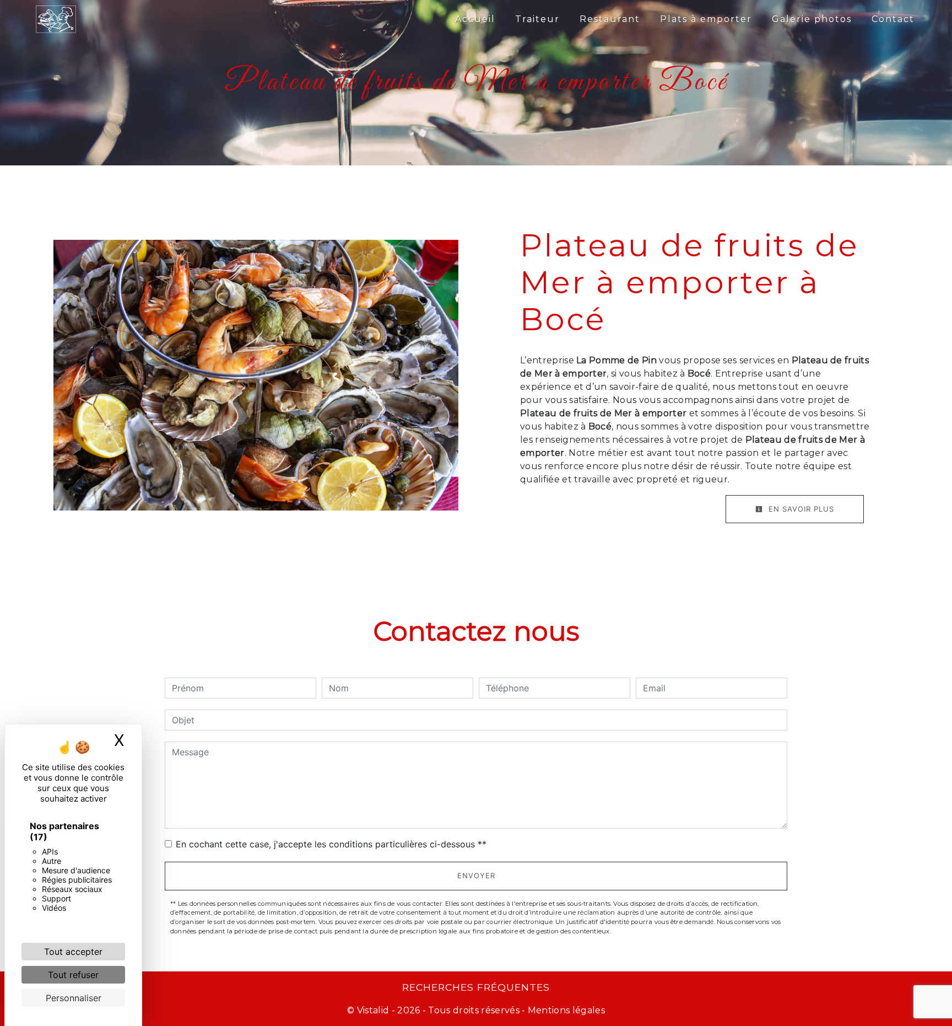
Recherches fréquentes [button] (476, 987)
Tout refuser (73, 974)
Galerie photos (812, 19)
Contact (893, 19)
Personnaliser (73, 997)
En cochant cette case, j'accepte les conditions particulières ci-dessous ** (331, 844)
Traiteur (537, 19)
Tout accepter (73, 951)
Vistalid (373, 1010)
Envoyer (476, 875)
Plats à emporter (706, 19)
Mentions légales (565, 1010)
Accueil (475, 19)
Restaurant (610, 19)
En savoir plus (800, 508)
